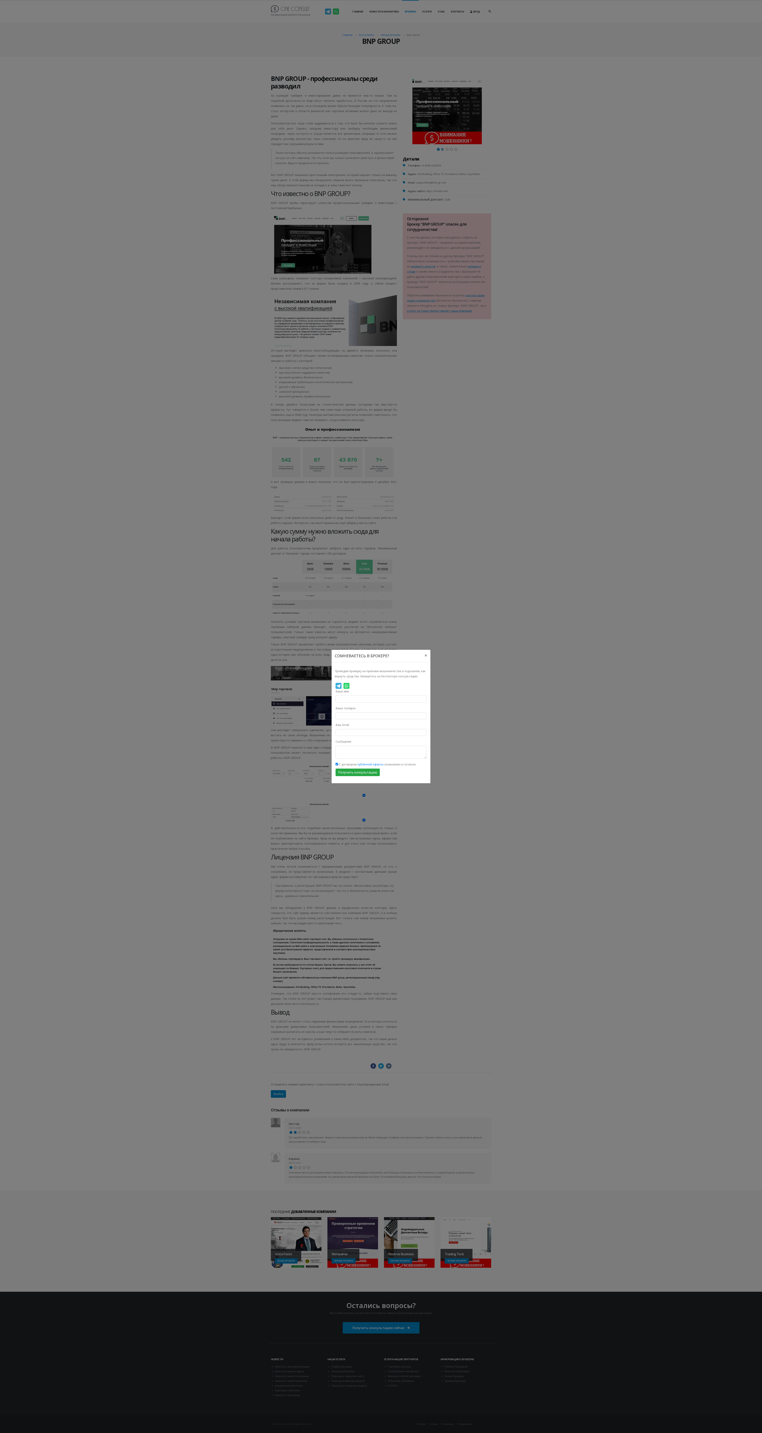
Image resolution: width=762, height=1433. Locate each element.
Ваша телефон (346, 708)
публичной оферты (370, 764)
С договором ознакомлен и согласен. (377, 764)
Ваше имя (342, 691)
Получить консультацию (357, 772)
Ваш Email (342, 725)
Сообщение (343, 741)
